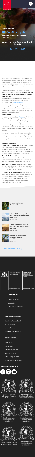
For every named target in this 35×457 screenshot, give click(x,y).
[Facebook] (2, 372)
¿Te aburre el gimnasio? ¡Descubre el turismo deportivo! (19, 204)
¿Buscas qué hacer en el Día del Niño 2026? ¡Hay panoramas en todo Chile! (19, 226)
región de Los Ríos (18, 102)
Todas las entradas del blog (12, 249)
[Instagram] (8, 372)
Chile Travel (8, 343)
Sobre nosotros (13, 299)
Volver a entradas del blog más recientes (14, 36)
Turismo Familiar (10, 328)
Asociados (11, 303)
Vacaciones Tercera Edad (13, 321)
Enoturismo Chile (10, 353)
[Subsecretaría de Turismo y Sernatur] (17, 280)
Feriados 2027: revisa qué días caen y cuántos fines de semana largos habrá (19, 215)
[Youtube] (14, 372)
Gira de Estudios (10, 324)
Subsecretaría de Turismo (13, 331)
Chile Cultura (9, 346)
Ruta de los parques (11, 350)
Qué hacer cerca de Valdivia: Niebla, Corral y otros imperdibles (18, 237)
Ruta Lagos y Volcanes (12, 357)
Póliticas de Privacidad (15, 306)
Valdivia (21, 117)
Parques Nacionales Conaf (13, 360)
